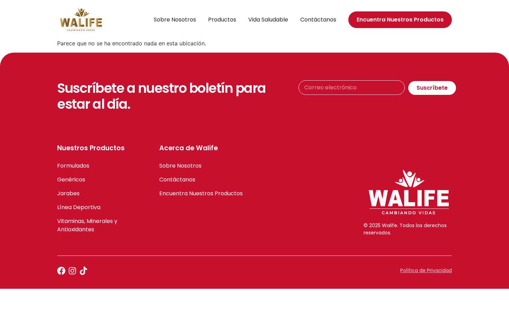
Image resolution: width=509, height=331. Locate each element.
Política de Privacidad (426, 270)
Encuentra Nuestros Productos (201, 193)
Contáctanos (318, 20)
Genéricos (71, 180)
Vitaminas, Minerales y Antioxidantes (87, 225)
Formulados (73, 166)
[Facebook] (61, 271)
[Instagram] (72, 271)
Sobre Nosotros (175, 20)
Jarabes (68, 193)
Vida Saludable (268, 20)
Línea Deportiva (78, 207)
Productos (222, 20)
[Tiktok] (83, 271)
